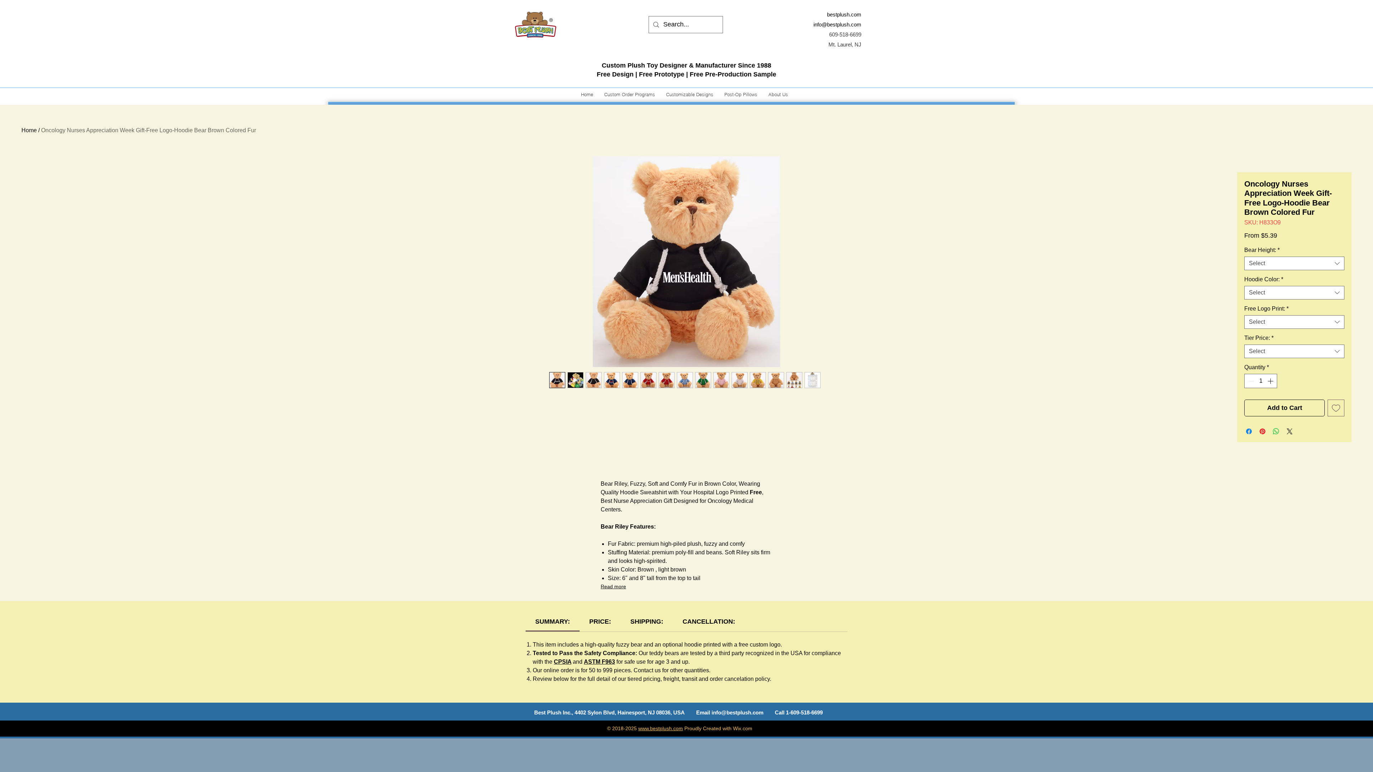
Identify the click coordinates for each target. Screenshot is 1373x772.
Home (29, 130)
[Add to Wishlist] (1336, 408)
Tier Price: (1259, 338)
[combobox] (1294, 263)
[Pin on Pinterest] (1262, 431)
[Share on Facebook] (1249, 431)
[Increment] (1271, 381)
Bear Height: (1262, 250)
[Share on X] (1289, 431)
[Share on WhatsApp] (1276, 431)
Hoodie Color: (1263, 279)
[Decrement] (1250, 381)
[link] (552, 621)
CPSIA (562, 662)
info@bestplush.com (837, 24)
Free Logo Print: (1266, 309)
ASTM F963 (599, 662)
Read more (613, 586)
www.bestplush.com (660, 728)
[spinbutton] (1260, 381)
